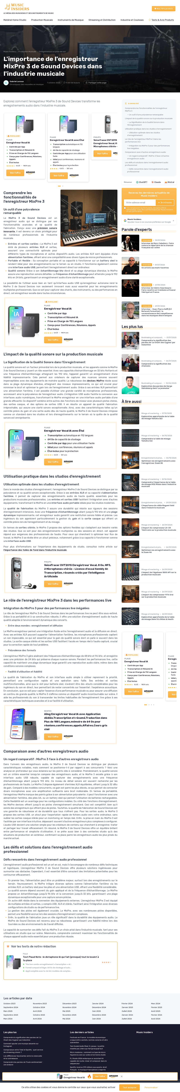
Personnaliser (151, 1087)
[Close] (141, 457)
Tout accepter (129, 1087)
